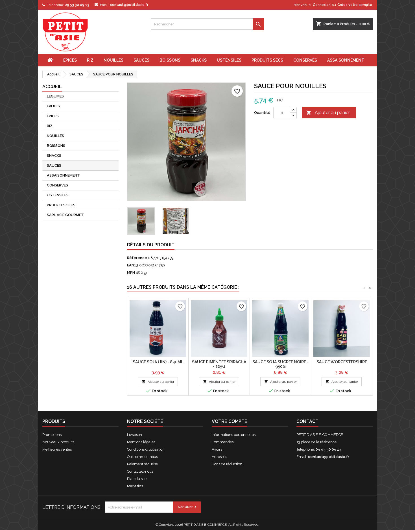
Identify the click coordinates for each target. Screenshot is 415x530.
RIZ (90, 60)
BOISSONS (170, 60)
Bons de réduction (227, 464)
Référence (137, 258)
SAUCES (141, 60)
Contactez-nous (140, 471)
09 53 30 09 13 (77, 5)
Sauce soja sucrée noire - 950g (280, 364)
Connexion (322, 5)
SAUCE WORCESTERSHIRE (341, 362)
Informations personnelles (233, 435)
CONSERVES (305, 60)
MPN (131, 272)
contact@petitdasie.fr (129, 5)
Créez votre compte (354, 5)
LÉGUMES (55, 96)
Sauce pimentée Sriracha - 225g (219, 364)
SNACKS (199, 60)
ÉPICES (70, 60)
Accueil (52, 86)
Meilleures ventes (57, 449)
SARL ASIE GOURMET (65, 215)
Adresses (219, 457)
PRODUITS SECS (267, 60)
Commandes (222, 442)
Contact (307, 421)
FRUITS (53, 106)
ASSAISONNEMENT (345, 60)
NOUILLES (113, 60)
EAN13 (132, 265)
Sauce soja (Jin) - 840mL (158, 362)
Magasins (135, 486)
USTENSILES (229, 60)
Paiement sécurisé (142, 464)
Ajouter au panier (328, 112)
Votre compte (229, 421)
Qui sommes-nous (142, 457)
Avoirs (217, 449)
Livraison (134, 435)
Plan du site (137, 479)
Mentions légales (141, 442)
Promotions (52, 435)
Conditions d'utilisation (146, 449)
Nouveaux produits (58, 442)
